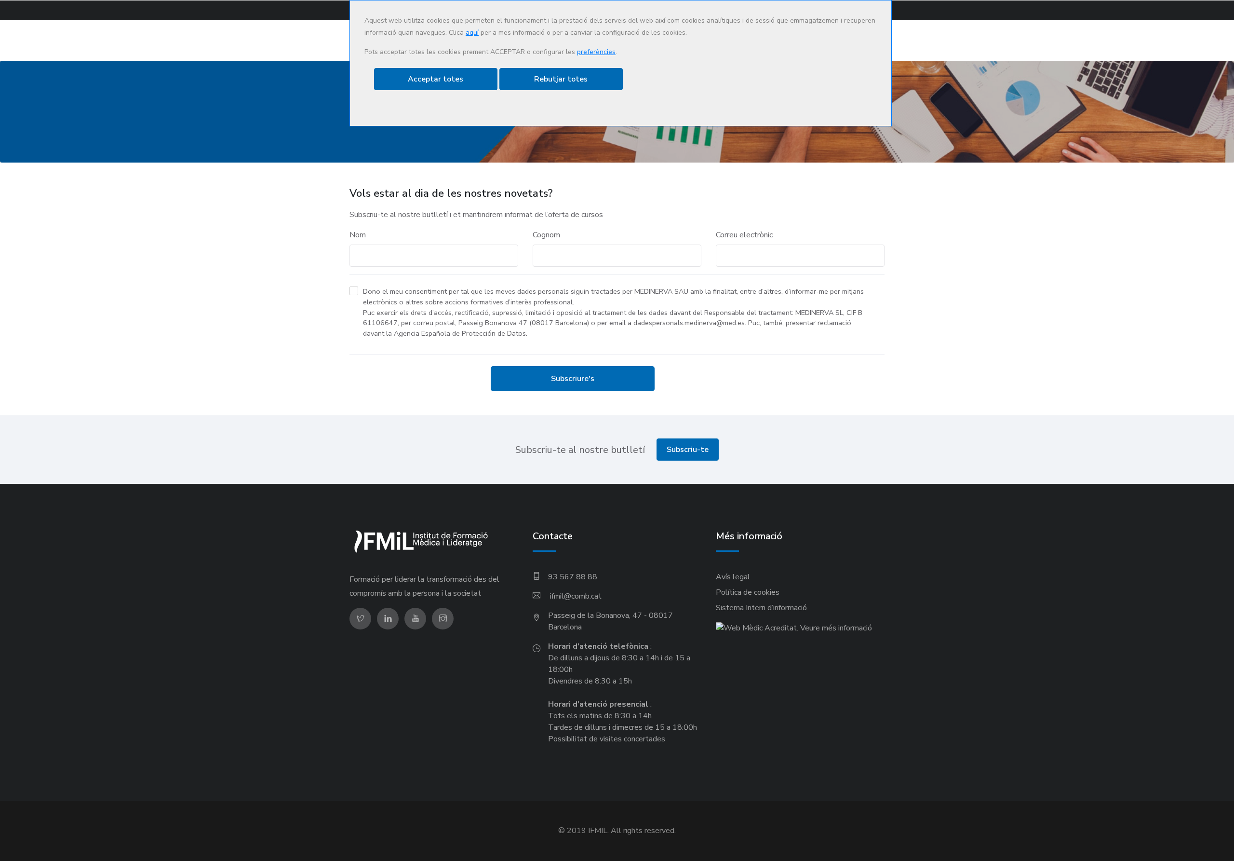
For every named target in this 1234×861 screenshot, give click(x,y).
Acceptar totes (435, 79)
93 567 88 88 (572, 577)
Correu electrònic (744, 235)
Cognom (546, 235)
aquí (472, 32)
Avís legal (733, 577)
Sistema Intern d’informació (761, 607)
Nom (357, 235)
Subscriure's (572, 378)
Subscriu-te (688, 449)
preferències (596, 51)
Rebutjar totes (561, 79)
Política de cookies (747, 592)
